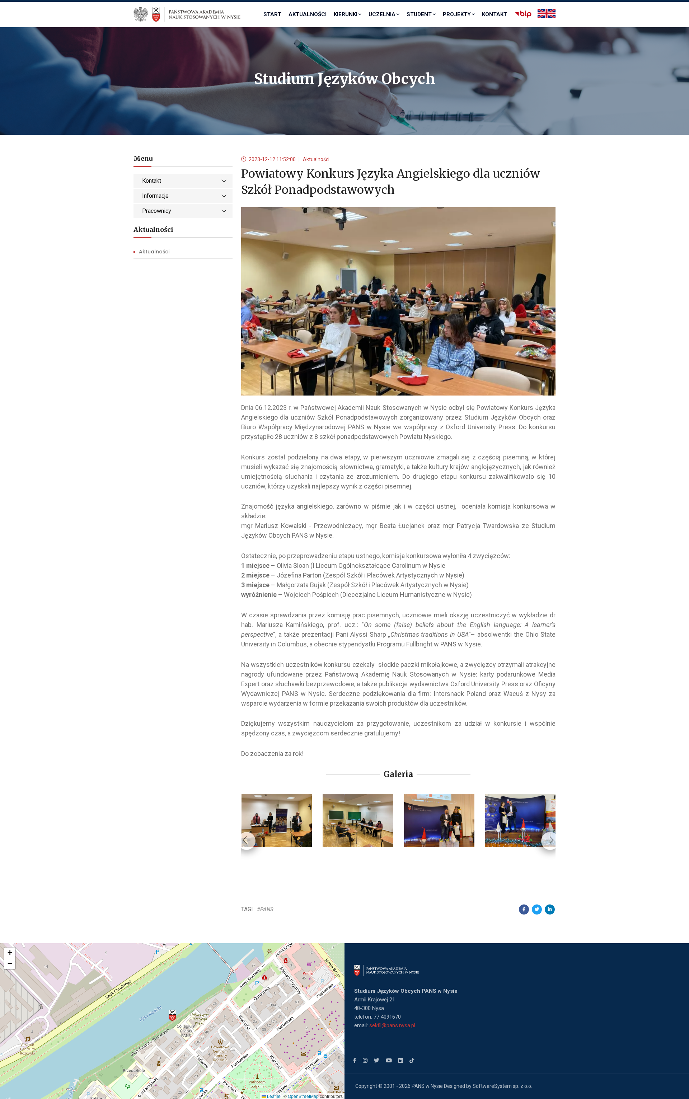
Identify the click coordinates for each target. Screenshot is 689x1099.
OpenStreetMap (303, 1096)
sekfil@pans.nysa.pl (392, 1025)
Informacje (155, 195)
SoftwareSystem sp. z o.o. (502, 1086)
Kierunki (345, 14)
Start (272, 14)
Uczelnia (382, 14)
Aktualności (308, 14)
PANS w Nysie (427, 1086)
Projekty (457, 14)
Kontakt (494, 14)
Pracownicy (156, 210)
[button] (172, 1015)
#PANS (265, 909)
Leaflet (273, 1096)
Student (419, 14)
